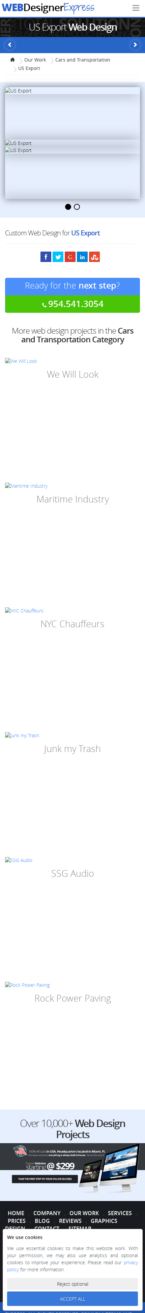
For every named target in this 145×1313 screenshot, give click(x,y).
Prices (17, 1221)
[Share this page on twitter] (58, 256)
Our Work (84, 1213)
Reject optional (72, 1284)
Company (46, 1213)
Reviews (70, 1221)
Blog (42, 1221)
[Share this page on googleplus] (70, 256)
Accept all (72, 1299)
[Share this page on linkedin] (82, 256)
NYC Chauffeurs (72, 624)
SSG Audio (72, 873)
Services (120, 1213)
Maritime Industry (72, 499)
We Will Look (72, 374)
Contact (46, 1228)
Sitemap (79, 1228)
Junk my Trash (72, 749)
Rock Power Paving (72, 998)
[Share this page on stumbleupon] (94, 256)
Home (16, 1213)
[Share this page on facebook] (45, 256)
